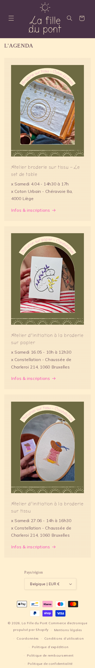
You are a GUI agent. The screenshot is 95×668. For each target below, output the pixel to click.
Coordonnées (28, 638)
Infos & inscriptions (30, 210)
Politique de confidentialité (50, 664)
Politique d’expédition (50, 647)
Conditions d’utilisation (64, 638)
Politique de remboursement (50, 655)
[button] (11, 18)
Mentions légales (68, 630)
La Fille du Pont (35, 623)
